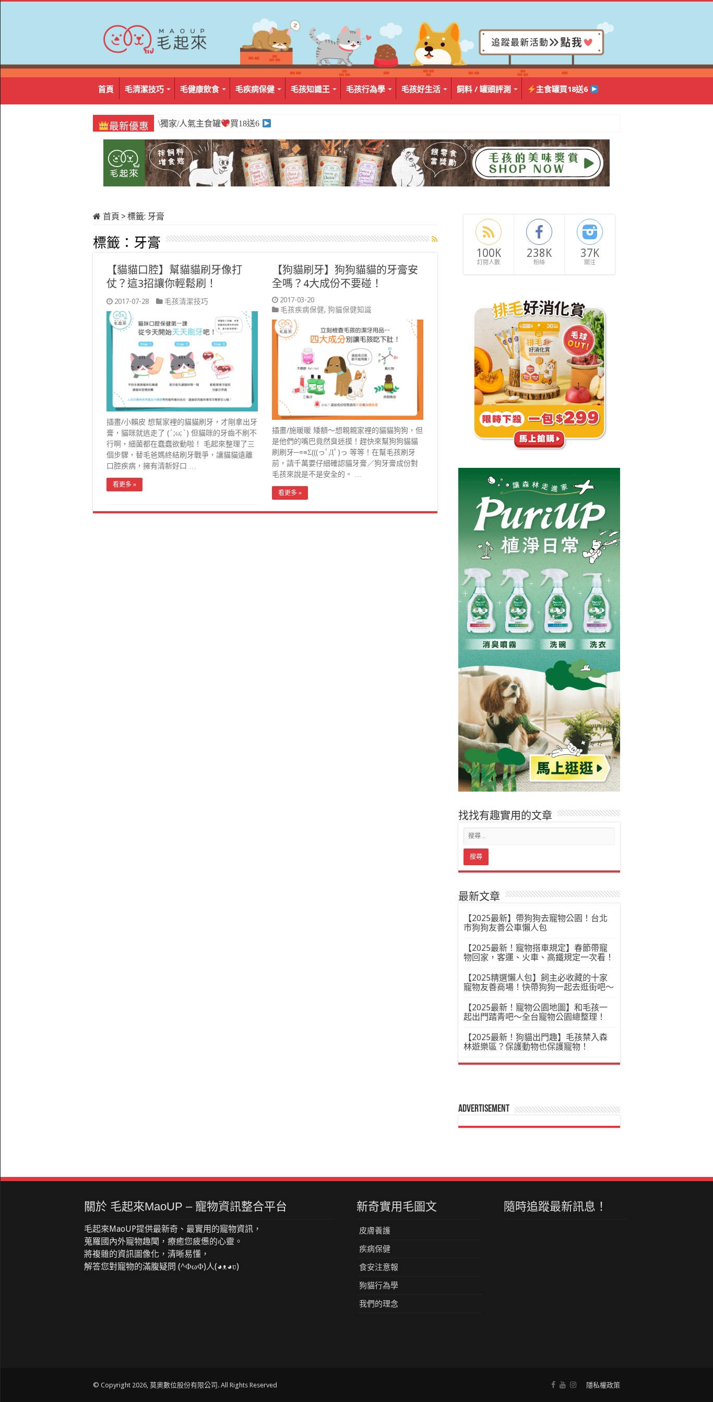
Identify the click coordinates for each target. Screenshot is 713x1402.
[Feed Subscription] (434, 239)
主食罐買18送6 (563, 89)
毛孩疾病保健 (302, 309)
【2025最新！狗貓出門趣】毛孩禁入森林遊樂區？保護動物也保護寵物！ (536, 1042)
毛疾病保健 (255, 89)
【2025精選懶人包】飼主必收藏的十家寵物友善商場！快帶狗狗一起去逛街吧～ (539, 982)
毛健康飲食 (199, 89)
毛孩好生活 (421, 89)
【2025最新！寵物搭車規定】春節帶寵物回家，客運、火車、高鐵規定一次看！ (539, 952)
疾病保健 (374, 1249)
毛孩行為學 (365, 89)
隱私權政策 (603, 1385)
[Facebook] (553, 1385)
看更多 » (124, 484)
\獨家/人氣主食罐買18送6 (208, 123)
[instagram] (573, 1385)
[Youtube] (562, 1385)
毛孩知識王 (310, 89)
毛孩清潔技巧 (186, 301)
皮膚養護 (374, 1230)
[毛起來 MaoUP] (155, 37)
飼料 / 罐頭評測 (484, 89)
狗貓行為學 (378, 1285)
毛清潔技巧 (144, 89)
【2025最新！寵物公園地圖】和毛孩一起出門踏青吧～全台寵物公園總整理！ (536, 1012)
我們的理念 (378, 1304)
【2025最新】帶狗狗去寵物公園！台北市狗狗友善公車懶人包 (536, 923)
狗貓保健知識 (350, 309)
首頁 (106, 89)
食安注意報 (378, 1267)
